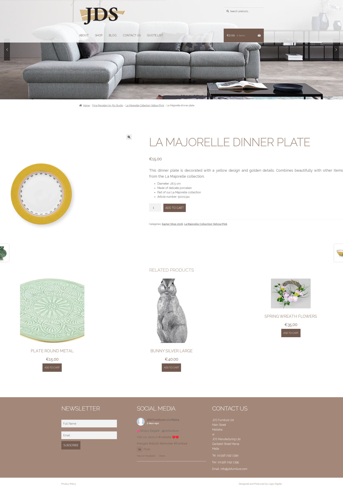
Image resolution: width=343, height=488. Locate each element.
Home (86, 105)
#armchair (166, 443)
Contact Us (132, 35)
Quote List (155, 35)
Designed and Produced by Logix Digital (260, 483)
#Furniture (180, 443)
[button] (129, 137)
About (84, 35)
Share (162, 456)
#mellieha (164, 437)
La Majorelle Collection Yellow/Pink (145, 105)
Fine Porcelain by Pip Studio (107, 105)
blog (113, 35)
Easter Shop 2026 (172, 224)
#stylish (154, 443)
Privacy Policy (68, 483)
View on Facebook (146, 456)
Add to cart (174, 207)
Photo (147, 449)
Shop (98, 35)
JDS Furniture (156, 419)
